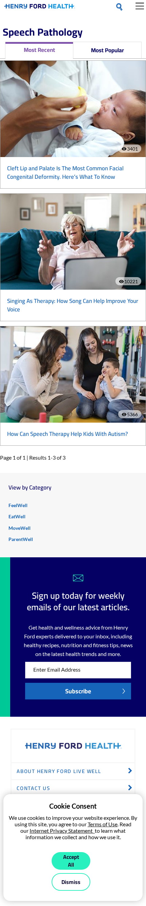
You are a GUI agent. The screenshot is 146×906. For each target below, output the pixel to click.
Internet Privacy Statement (62, 830)
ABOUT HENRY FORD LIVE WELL (59, 771)
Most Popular (107, 50)
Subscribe (78, 691)
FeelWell (18, 505)
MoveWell (19, 528)
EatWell (16, 516)
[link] (39, 7)
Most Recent (39, 49)
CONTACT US (33, 788)
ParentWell (20, 539)
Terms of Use (102, 824)
